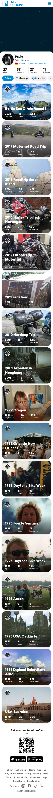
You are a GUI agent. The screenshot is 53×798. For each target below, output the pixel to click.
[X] (42, 786)
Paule (19, 56)
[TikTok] (35, 786)
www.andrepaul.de (38, 63)
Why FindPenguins (14, 773)
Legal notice (33, 781)
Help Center (19, 781)
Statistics (40, 78)
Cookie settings (38, 777)
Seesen (20, 63)
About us (41, 770)
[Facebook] (29, 786)
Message (23, 78)
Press (45, 773)
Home (32, 770)
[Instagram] (23, 786)
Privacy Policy (21, 777)
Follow (8, 78)
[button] (49, 3)
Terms (9, 777)
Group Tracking (33, 773)
